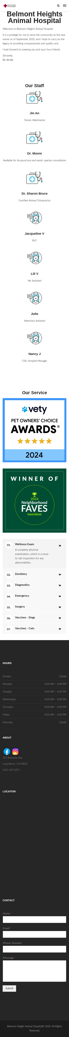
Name (7, 913)
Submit (9, 988)
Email (7, 928)
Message (9, 957)
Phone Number (12, 943)
